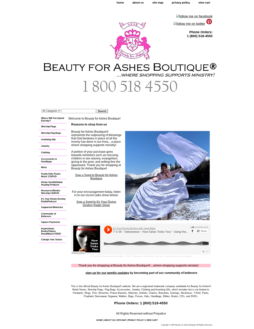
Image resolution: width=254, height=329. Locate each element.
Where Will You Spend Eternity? (52, 119)
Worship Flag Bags (51, 133)
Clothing (45, 152)
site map (157, 2)
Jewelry (45, 146)
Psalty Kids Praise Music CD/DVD (51, 175)
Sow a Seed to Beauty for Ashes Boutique (96, 176)
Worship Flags (48, 126)
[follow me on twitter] (189, 24)
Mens (44, 167)
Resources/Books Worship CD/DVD (50, 191)
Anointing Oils (48, 139)
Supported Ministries (52, 207)
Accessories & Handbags (49, 160)
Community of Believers (48, 215)
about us (138, 2)
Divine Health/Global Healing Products (51, 183)
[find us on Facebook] (194, 16)
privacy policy (181, 2)
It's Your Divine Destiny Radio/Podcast (53, 200)
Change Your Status (51, 239)
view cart (204, 2)
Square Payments (50, 222)
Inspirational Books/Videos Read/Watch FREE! (51, 231)
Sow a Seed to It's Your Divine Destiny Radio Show (96, 203)
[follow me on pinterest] (209, 24)
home (120, 2)
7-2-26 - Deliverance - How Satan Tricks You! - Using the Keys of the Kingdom (158, 256)
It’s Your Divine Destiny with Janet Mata (107, 256)
